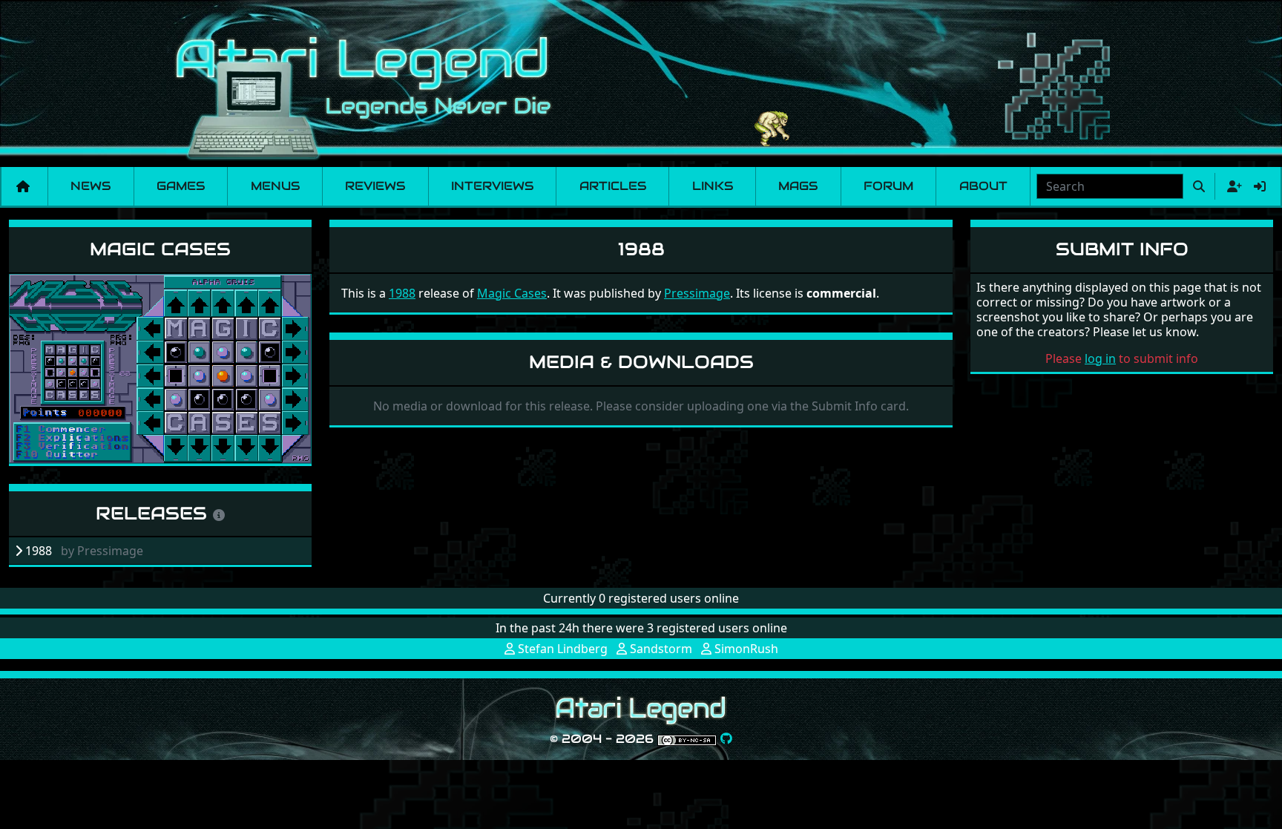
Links (712, 186)
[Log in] (1260, 186)
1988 (402, 293)
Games (181, 186)
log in (1100, 358)
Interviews (492, 186)
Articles (612, 186)
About (983, 186)
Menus (275, 186)
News (90, 186)
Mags (798, 186)
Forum (888, 186)
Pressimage (697, 293)
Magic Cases (160, 249)
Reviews (375, 186)
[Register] (1231, 186)
